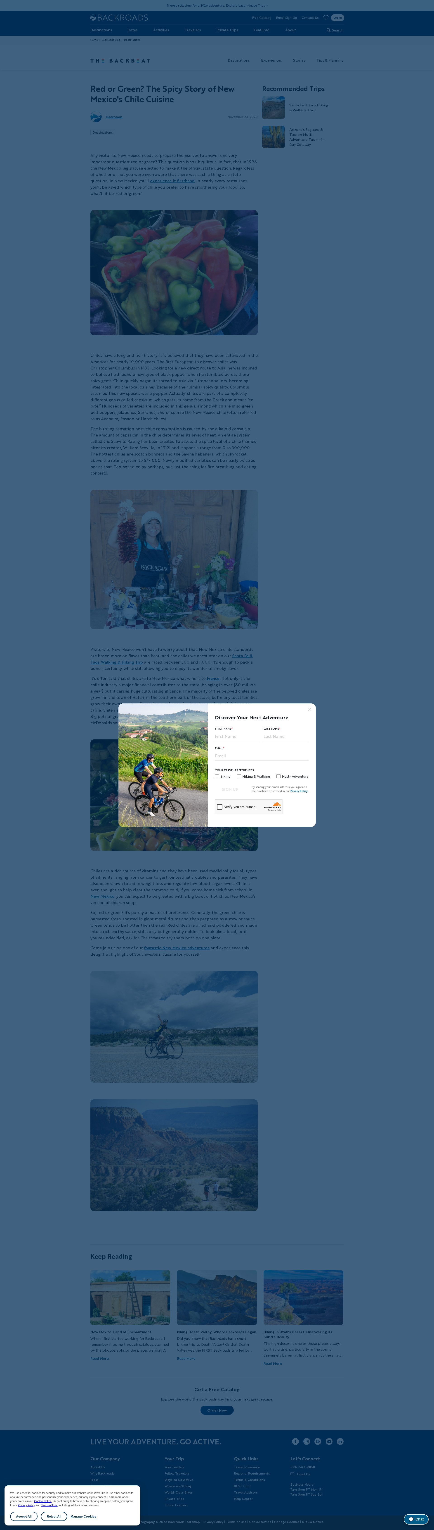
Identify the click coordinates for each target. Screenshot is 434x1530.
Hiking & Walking (256, 776)
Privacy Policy (26, 1505)
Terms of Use (49, 1505)
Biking (225, 776)
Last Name (271, 729)
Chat (416, 1519)
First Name (223, 729)
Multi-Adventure (295, 776)
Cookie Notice (43, 1501)
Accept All (24, 1516)
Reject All (54, 1516)
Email (219, 748)
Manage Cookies (83, 1516)
